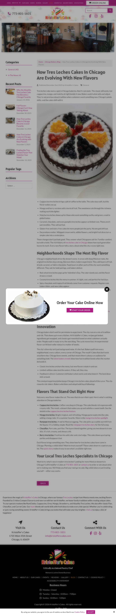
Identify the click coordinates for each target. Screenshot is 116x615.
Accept (90, 612)
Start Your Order (80, 310)
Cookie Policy (80, 612)
